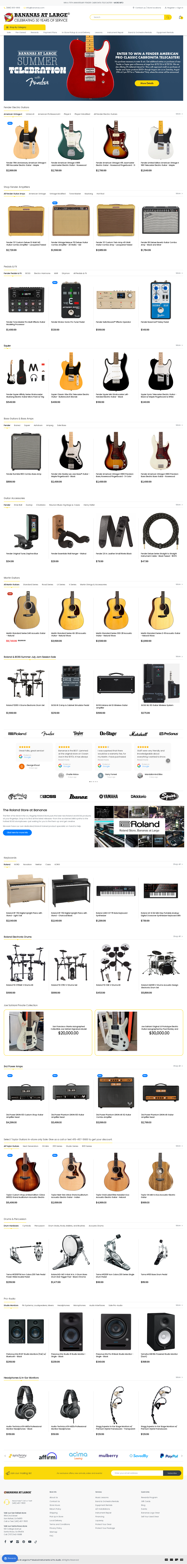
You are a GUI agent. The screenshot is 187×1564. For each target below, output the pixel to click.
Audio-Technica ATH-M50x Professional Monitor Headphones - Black (23, 1427)
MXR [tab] (56, 273)
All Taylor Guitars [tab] (11, 1146)
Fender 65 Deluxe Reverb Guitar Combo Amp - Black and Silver (159, 243)
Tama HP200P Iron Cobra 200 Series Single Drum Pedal (115, 1275)
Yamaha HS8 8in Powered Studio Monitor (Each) (159, 1355)
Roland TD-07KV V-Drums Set (64, 985)
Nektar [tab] (38, 864)
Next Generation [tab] (30, 1146)
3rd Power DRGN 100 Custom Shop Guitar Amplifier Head (24, 1116)
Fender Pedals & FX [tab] (13, 273)
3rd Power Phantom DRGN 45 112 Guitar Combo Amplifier (113, 1116)
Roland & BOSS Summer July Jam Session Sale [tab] (30, 656)
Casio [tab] (48, 864)
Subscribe (172, 1473)
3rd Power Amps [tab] (13, 1066)
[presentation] (5, 1456)
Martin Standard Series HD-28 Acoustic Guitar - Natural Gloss (68, 634)
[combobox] (130, 17)
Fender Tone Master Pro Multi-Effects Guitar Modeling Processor (25, 323)
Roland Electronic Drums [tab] (18, 936)
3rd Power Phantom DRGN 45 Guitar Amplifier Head (157, 1116)
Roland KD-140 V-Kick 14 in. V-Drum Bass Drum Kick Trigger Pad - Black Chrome (69, 1275)
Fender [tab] (7, 425)
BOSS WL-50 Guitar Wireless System (157, 705)
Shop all (177, 864)
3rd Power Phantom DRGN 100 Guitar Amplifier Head (67, 1116)
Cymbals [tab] (26, 1225)
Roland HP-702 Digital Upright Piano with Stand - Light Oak (24, 914)
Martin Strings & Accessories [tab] (93, 584)
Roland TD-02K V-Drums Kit (108, 985)
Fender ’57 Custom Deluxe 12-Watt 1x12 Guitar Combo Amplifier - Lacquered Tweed (26, 243)
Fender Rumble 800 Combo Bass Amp (23, 474)
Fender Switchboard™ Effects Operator (113, 322)
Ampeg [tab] (49, 425)
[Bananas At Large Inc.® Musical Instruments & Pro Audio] (37, 17)
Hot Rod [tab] (100, 193)
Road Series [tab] (47, 584)
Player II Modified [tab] (82, 114)
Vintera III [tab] (30, 114)
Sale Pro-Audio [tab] (116, 1305)
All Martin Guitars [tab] (11, 584)
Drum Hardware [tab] (11, 1225)
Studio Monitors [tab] (11, 1305)
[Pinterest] (23, 1542)
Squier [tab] (7, 345)
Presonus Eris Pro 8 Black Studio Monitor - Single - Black (114, 1355)
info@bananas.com (35, 7)
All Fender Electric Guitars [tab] (105, 114)
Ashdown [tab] (38, 425)
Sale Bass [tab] (61, 425)
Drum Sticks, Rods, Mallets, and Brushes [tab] (66, 1225)
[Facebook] (5, 1542)
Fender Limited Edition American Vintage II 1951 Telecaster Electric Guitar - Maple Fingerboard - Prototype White (160, 165)
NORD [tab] (16, 864)
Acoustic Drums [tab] (96, 1225)
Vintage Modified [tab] (58, 193)
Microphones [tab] (80, 1305)
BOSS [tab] (27, 273)
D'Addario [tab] (41, 505)
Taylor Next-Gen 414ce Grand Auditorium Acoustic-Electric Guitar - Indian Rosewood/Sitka (69, 1197)
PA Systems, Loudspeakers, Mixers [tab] (38, 1305)
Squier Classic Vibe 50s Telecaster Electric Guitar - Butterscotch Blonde (70, 395)
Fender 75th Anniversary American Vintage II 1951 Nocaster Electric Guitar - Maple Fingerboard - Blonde (26, 165)
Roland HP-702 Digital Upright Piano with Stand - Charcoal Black (69, 914)
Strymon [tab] (66, 273)
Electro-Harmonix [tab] (42, 273)
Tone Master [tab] (75, 193)
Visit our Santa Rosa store (15, 1526)
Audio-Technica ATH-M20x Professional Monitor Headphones (68, 1427)
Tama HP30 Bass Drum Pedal (154, 1274)
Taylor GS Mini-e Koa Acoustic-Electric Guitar (158, 1196)
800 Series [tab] (87, 1146)
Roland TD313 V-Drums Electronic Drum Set (25, 705)
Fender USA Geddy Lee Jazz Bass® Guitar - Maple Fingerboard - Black (70, 475)
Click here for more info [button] (17, 832)
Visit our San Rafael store (15, 1513)
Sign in (180, 7)
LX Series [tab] (61, 584)
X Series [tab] (72, 584)
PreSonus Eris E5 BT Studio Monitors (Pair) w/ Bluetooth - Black (26, 1355)
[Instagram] (17, 1542)
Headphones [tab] (63, 1305)
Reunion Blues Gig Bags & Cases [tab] (64, 505)
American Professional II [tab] (49, 114)
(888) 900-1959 (13, 7)
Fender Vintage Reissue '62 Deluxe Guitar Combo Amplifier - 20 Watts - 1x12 (69, 243)
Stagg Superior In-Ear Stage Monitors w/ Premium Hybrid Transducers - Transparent (115, 1427)
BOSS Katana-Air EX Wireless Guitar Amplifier (112, 706)
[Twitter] (11, 1542)
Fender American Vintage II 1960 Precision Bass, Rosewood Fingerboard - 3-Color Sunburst (114, 476)
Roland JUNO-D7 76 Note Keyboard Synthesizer (111, 914)
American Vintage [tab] (37, 193)
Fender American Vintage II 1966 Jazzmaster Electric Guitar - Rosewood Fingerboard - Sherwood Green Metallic (69, 165)
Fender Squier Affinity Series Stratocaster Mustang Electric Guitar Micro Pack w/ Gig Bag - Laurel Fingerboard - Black (25, 397)
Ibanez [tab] (17, 425)
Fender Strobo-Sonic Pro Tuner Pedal (67, 322)
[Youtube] (29, 1542)
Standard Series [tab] (30, 584)
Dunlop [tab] (29, 505)
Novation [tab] (27, 864)
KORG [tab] (57, 864)
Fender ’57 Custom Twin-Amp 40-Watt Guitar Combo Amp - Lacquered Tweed (114, 243)
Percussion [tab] (40, 1225)
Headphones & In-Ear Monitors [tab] (21, 1377)
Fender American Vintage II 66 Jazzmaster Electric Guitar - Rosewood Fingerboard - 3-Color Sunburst (116, 165)
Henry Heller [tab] (89, 505)
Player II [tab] (67, 114)
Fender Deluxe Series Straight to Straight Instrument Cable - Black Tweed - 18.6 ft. (159, 554)
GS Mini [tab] (45, 1146)
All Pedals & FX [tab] (80, 273)
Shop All (177, 936)
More (178, 114)
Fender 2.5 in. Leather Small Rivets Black (114, 553)
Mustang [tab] (89, 193)
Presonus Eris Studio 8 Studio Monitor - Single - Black (68, 1355)
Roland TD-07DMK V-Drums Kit (19, 985)
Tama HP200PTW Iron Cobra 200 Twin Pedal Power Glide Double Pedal (25, 1275)
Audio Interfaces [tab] (97, 1305)
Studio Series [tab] (72, 1146)
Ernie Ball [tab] (18, 505)
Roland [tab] (7, 864)
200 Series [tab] (57, 1146)
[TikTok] (35, 1543)
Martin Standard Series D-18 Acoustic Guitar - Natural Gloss (160, 634)
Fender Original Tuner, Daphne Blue (22, 553)
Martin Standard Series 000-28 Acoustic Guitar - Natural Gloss (114, 634)
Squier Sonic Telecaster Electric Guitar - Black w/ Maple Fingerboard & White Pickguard (158, 397)
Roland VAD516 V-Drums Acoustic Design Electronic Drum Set (159, 986)
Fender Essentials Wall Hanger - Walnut (68, 553)
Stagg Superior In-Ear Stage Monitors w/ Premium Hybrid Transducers (159, 1427)
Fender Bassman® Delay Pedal (155, 322)
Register (171, 7)
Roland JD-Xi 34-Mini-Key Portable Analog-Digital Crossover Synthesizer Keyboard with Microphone (161, 915)
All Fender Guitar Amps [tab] (14, 193)
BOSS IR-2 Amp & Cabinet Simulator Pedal (70, 705)
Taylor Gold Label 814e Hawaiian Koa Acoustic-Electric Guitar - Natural (112, 1196)
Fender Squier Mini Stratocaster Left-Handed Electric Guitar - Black (112, 395)
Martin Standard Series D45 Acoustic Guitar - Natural (25, 634)
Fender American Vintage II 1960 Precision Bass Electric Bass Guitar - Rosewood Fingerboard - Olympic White (159, 476)
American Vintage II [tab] (13, 114)
